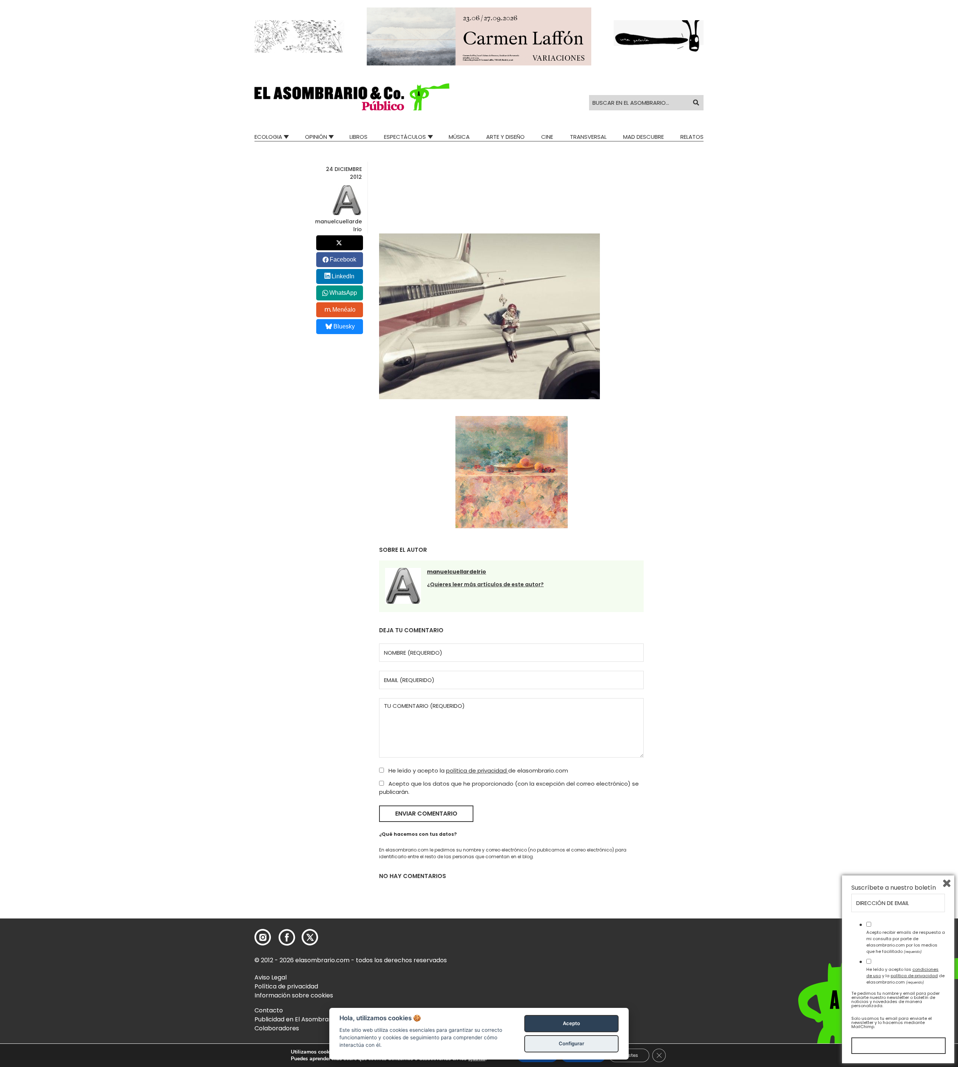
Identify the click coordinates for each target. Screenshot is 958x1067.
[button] (351, 96)
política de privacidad (477, 770)
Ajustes (629, 1055)
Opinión (316, 137)
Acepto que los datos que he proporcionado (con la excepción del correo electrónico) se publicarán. (509, 788)
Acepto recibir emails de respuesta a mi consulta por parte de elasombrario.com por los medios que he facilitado (905, 941)
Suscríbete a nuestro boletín (893, 888)
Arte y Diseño (505, 137)
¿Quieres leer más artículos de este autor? (485, 584)
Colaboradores (276, 1028)
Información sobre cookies (293, 995)
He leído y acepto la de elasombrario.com (477, 770)
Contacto (268, 1010)
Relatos (692, 137)
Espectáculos (405, 137)
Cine (547, 137)
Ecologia (268, 137)
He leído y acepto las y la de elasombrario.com (905, 975)
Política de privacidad (286, 986)
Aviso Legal (270, 977)
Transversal (588, 137)
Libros (358, 137)
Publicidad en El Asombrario (295, 1019)
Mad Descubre (643, 137)
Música (459, 137)
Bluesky (344, 326)
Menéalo (344, 309)
